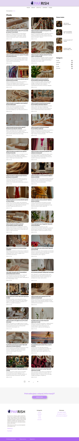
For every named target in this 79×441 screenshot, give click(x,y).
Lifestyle (38, 7)
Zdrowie (45, 7)
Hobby (50, 7)
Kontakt (9, 431)
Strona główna (9, 10)
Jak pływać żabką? (61, 412)
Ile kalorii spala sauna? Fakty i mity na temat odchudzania (68, 49)
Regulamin (32, 439)
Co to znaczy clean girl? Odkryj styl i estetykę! (42, 272)
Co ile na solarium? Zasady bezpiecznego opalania (68, 40)
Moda (28, 7)
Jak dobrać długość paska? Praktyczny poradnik (67, 24)
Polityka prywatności (11, 439)
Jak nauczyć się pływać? (61, 416)
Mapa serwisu (23, 439)
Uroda (33, 7)
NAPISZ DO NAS (39, 397)
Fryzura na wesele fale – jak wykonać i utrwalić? (68, 32)
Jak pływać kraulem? (61, 414)
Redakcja (10, 428)
